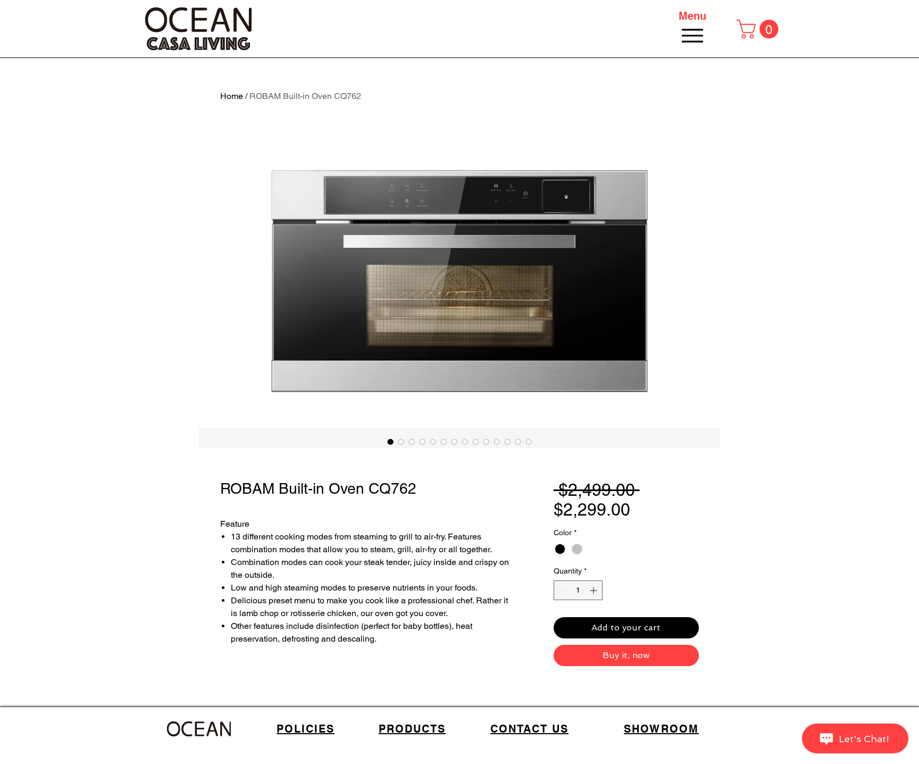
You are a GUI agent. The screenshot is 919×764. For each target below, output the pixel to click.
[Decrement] (562, 590)
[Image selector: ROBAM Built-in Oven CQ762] (390, 441)
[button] (760, 29)
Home (231, 96)
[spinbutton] (578, 590)
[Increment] (594, 590)
